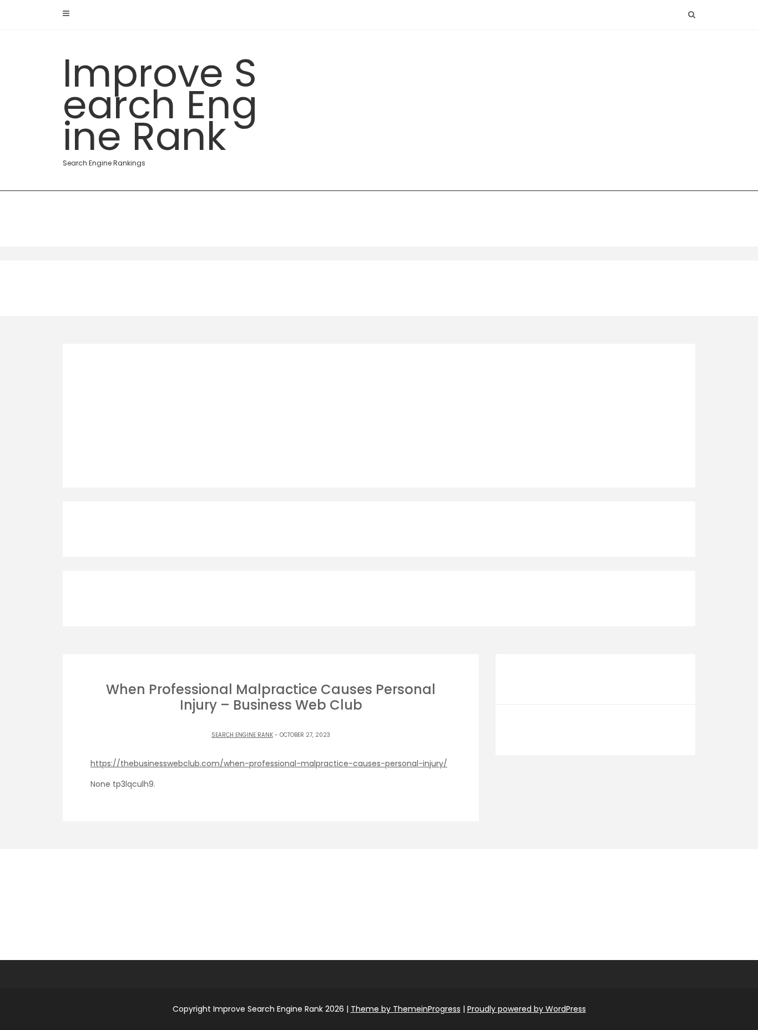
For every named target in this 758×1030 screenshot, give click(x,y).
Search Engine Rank (242, 735)
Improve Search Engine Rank (160, 107)
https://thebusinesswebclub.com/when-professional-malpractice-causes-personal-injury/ (268, 763)
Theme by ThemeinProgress (406, 1008)
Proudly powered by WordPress (526, 1008)
